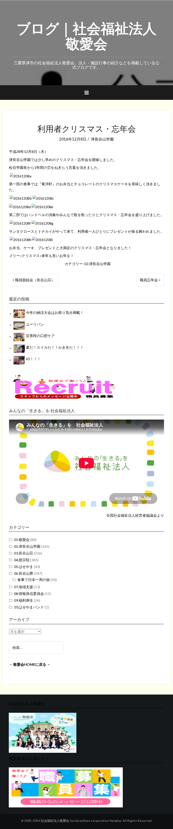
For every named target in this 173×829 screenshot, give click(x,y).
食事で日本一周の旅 (33, 579)
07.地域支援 (23, 587)
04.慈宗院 (22, 560)
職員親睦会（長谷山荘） (35, 280)
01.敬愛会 (22, 539)
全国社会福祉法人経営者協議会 (131, 515)
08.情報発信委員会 (29, 593)
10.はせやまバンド (29, 607)
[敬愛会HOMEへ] (42, 732)
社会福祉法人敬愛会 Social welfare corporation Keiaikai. (81, 820)
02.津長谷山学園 (97, 263)
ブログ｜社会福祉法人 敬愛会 (86, 35)
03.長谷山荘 (23, 553)
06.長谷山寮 (23, 573)
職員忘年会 (149, 280)
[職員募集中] (64, 386)
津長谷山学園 (102, 139)
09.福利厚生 (23, 600)
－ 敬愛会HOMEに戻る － (29, 664)
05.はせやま (23, 566)
